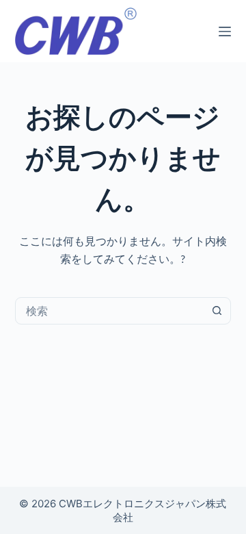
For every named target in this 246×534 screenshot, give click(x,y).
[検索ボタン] (216, 311)
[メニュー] (225, 31)
